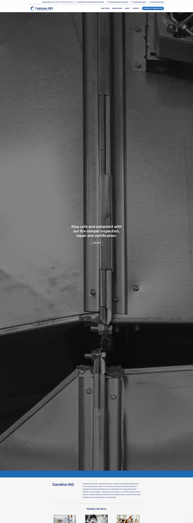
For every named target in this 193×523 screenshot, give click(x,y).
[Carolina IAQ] (42, 9)
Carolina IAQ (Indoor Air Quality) (118, 2)
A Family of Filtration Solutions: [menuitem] (58, 2)
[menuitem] (105, 8)
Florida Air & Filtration (157, 2)
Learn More (96, 240)
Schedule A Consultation (153, 8)
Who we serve (117, 8)
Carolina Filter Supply (139, 2)
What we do (105, 8)
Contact (136, 8)
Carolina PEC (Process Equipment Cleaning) (90, 2)
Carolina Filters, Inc (48, 2)
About (127, 8)
